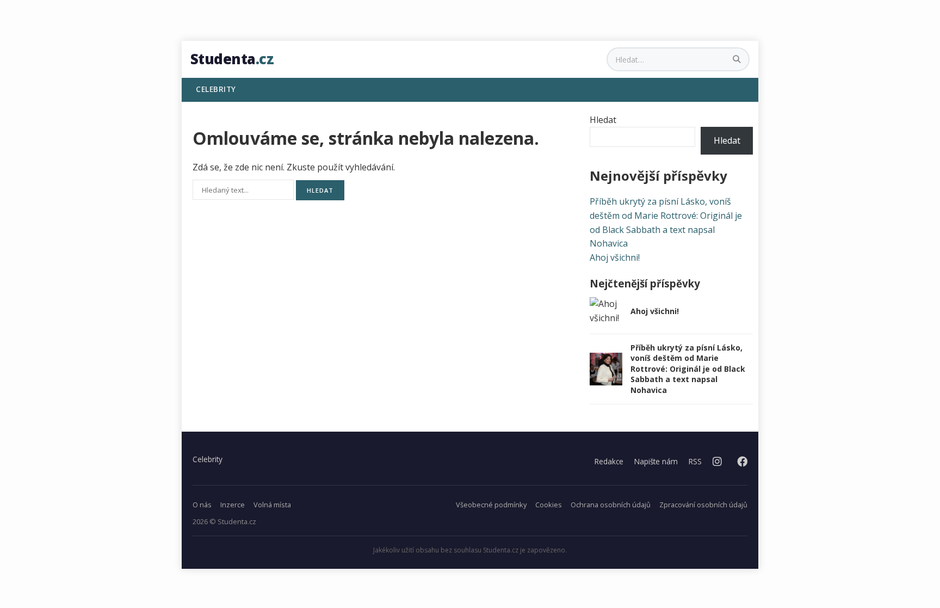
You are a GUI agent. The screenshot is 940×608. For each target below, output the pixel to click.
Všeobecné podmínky (491, 504)
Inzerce (232, 504)
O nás (202, 504)
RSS (695, 461)
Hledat (603, 120)
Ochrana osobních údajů (611, 504)
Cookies (548, 504)
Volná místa (272, 504)
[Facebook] (742, 461)
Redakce (609, 461)
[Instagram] (717, 461)
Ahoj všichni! (615, 257)
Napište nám (656, 461)
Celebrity (207, 459)
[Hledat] (738, 59)
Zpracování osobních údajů (703, 504)
